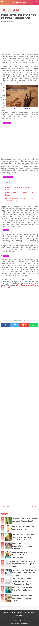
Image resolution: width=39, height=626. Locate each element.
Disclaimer (19, 615)
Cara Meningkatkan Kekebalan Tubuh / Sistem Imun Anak (19, 199)
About (6, 612)
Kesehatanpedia (14, 623)
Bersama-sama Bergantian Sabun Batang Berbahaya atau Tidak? (23, 598)
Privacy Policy (30, 612)
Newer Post (5, 506)
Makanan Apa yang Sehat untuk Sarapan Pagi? (19, 188)
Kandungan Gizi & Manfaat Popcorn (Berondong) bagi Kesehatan (22, 546)
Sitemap (20, 612)
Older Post (33, 506)
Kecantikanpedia (24, 623)
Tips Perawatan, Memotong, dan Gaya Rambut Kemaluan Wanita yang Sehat (24, 572)
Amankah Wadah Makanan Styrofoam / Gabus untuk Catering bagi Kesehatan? (22, 581)
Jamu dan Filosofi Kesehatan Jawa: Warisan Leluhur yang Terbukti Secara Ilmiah (23, 537)
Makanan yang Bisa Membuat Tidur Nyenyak (19, 194)
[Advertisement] (19, 39)
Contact (12, 612)
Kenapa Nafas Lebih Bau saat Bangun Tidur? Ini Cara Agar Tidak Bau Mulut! (23, 555)
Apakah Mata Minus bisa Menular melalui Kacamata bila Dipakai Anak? (24, 563)
